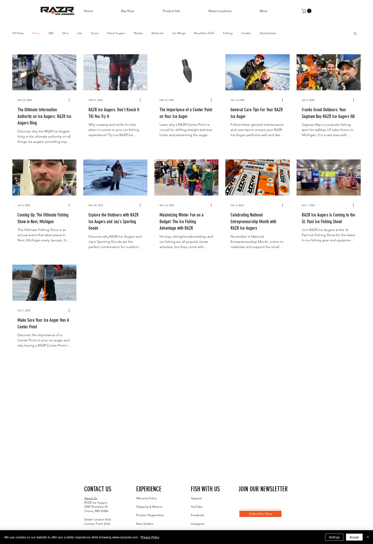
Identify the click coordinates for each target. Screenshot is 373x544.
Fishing (228, 33)
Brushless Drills (204, 33)
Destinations (268, 33)
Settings (334, 537)
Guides (246, 33)
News (36, 33)
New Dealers (144, 524)
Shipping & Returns (149, 507)
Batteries (158, 33)
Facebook (197, 515)
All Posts (18, 33)
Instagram (197, 524)
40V (51, 33)
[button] (182, 11)
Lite (79, 33)
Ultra (65, 33)
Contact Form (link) (97, 524)
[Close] (367, 537)
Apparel (196, 498)
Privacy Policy (150, 537)
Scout (94, 33)
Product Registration (150, 515)
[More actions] (70, 100)
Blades (138, 33)
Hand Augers (116, 33)
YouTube (197, 507)
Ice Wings (179, 33)
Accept (354, 537)
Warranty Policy (146, 498)
